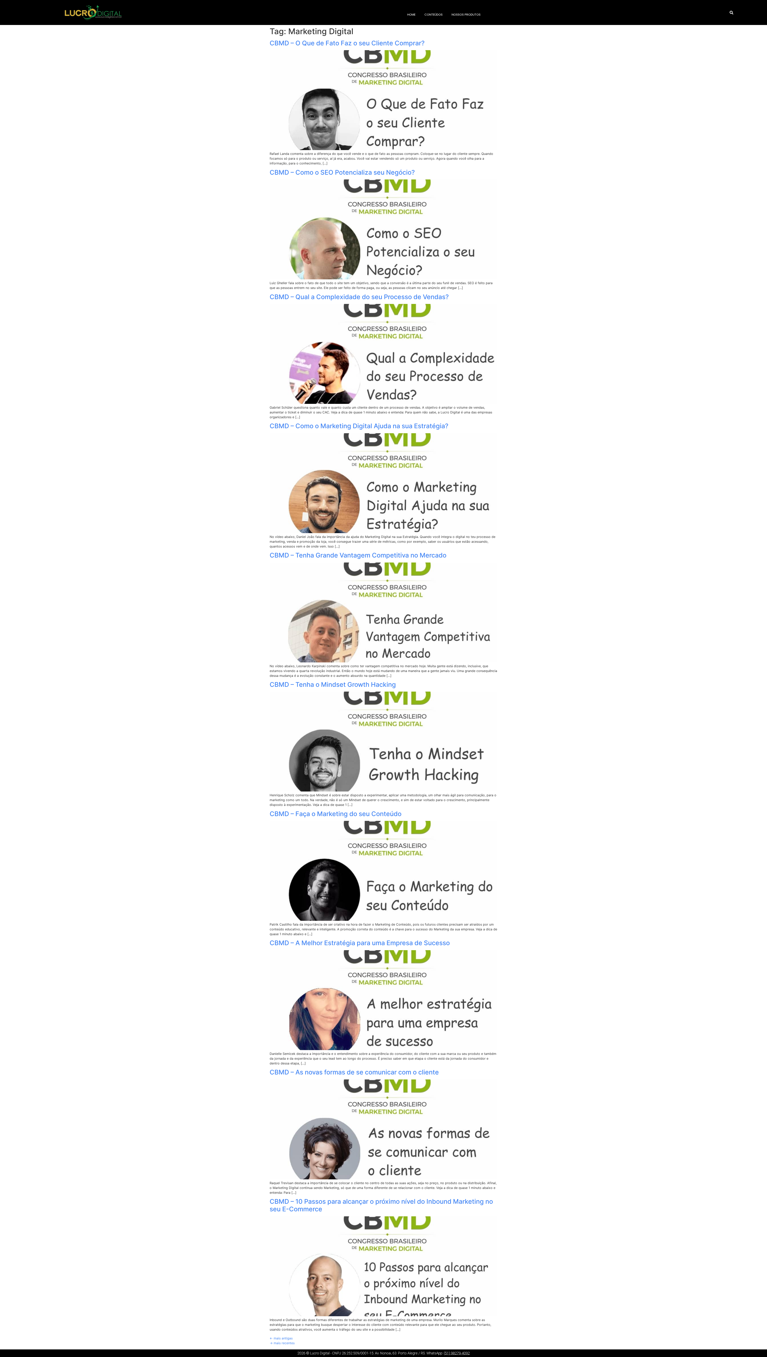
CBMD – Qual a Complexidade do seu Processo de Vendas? (359, 297)
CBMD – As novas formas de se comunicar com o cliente (354, 1072)
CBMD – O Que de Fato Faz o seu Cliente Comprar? (347, 43)
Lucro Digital (320, 1353)
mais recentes (282, 1343)
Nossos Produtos (466, 14)
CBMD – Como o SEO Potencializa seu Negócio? (342, 172)
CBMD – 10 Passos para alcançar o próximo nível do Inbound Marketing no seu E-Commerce (381, 1205)
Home (411, 14)
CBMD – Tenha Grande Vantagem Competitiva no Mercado (358, 555)
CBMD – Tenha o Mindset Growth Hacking (333, 684)
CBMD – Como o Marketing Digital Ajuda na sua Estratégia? (359, 426)
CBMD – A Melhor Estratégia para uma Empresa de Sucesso (360, 943)
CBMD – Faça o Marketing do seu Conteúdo (335, 814)
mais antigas (281, 1338)
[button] (731, 13)
